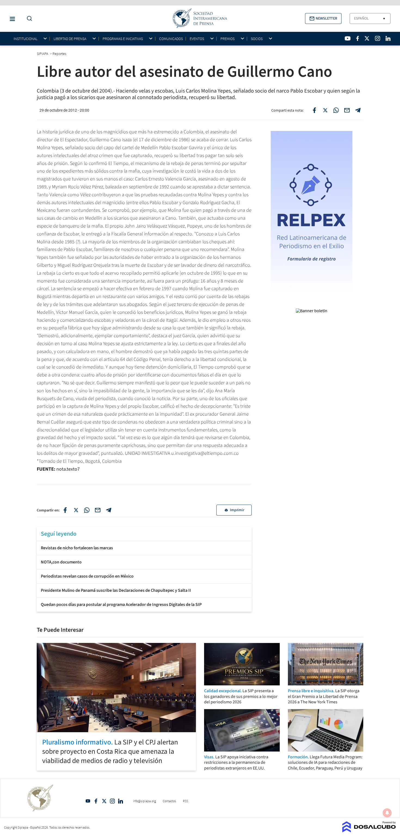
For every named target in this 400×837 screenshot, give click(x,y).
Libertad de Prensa (70, 38)
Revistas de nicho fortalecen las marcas (77, 548)
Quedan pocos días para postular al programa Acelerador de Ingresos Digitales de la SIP (121, 605)
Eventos (197, 38)
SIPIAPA (43, 53)
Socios (257, 38)
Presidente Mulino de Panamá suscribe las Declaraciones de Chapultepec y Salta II (116, 590)
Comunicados (171, 38)
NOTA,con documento (61, 562)
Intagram (112, 801)
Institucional (25, 38)
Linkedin (120, 801)
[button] (323, 18)
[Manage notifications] (387, 812)
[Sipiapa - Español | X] (367, 38)
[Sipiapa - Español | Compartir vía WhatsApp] (336, 110)
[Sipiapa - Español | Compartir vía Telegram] (357, 110)
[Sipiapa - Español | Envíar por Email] (346, 110)
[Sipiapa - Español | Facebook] (357, 38)
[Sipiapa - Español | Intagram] (377, 38)
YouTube (87, 801)
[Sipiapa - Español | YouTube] (347, 38)
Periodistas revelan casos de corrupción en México (87, 576)
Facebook (96, 801)
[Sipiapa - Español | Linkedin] (388, 38)
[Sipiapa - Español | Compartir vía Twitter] (325, 110)
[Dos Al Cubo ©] (369, 830)
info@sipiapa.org (144, 801)
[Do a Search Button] (28, 19)
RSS (185, 801)
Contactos (169, 801)
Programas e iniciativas (123, 38)
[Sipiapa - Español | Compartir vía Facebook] (314, 110)
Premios (227, 38)
